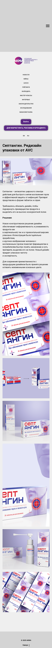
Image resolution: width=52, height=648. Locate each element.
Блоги (26, 83)
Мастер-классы (26, 95)
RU (28, 136)
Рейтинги (26, 87)
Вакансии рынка (26, 112)
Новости (26, 75)
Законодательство (26, 104)
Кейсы (26, 79)
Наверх (25, 645)
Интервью (26, 99)
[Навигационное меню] (47, 26)
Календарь (26, 91)
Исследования (26, 108)
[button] (26, 121)
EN (24, 136)
